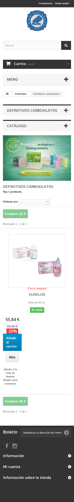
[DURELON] (37, 261)
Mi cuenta (11, 466)
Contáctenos (45, 3)
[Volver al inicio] (7, 94)
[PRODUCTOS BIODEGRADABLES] (37, 158)
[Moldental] (37, 20)
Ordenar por (10, 201)
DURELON (37, 294)
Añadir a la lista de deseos (10, 373)
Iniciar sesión (62, 3)
